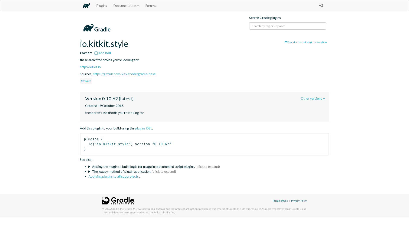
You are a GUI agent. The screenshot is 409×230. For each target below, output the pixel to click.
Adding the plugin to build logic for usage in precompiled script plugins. (143, 166)
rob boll (104, 53)
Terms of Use (280, 200)
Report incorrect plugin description (307, 42)
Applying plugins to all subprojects (113, 176)
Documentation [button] (125, 5)
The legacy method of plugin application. (121, 171)
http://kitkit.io (90, 67)
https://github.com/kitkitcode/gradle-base (124, 74)
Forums (150, 5)
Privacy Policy (299, 200)
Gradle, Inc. (117, 208)
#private (86, 81)
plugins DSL (143, 128)
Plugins (101, 5)
